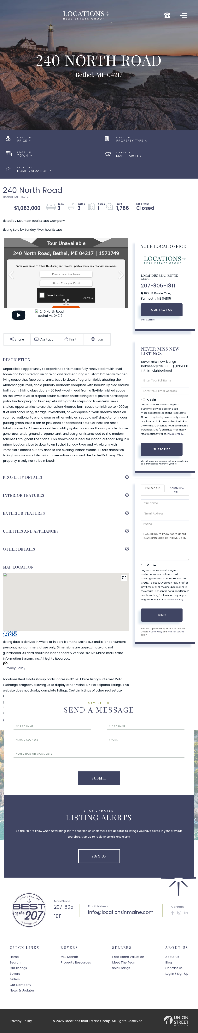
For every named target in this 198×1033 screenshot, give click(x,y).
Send (162, 615)
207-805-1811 (158, 285)
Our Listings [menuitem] (18, 968)
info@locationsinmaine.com (121, 912)
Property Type (129, 140)
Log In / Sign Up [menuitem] (176, 973)
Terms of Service (175, 631)
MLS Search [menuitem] (69, 957)
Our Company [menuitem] (20, 985)
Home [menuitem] (14, 957)
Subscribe (161, 449)
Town (22, 155)
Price (22, 140)
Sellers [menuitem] (15, 979)
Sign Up (99, 856)
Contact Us (161, 310)
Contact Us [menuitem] (174, 968)
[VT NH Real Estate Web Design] (176, 1021)
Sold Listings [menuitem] (121, 968)
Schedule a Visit (177, 490)
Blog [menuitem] (168, 962)
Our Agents (148, 319)
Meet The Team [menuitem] (124, 962)
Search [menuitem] (15, 962)
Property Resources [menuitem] (76, 962)
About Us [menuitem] (172, 957)
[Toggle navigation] (183, 15)
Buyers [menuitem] (15, 973)
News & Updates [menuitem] (22, 990)
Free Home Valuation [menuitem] (128, 957)
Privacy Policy (14, 668)
